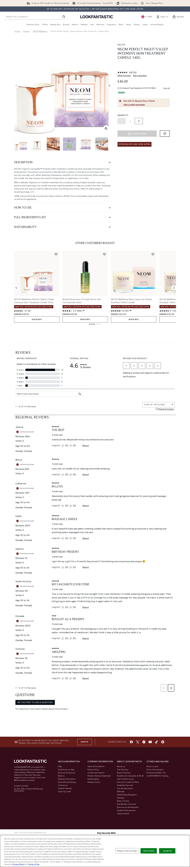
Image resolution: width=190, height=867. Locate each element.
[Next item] (174, 288)
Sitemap (120, 798)
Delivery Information (67, 779)
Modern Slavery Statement (99, 776)
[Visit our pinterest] (163, 742)
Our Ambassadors (125, 788)
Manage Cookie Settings (127, 851)
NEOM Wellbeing (40, 31)
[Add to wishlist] (165, 133)
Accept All (167, 851)
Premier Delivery (65, 788)
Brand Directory (124, 773)
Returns (61, 776)
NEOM (121, 44)
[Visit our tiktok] (156, 742)
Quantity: (123, 115)
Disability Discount (125, 785)
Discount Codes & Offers (128, 782)
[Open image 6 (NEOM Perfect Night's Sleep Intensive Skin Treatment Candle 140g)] (101, 144)
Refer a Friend (123, 801)
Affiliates (121, 791)
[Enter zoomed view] (106, 128)
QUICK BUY (37, 319)
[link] (162, 16)
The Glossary (122, 769)
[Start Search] (63, 16)
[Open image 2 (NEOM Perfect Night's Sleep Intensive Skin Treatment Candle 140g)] (37, 144)
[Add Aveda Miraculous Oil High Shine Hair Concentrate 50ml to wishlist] (104, 254)
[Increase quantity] (139, 121)
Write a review (124, 75)
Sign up (84, 742)
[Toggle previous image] (16, 85)
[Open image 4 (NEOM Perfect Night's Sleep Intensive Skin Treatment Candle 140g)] (69, 144)
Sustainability (93, 779)
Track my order (64, 791)
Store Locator (153, 766)
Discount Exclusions (66, 773)
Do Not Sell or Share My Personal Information (28, 790)
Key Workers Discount (126, 804)
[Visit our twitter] (138, 742)
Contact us (63, 785)
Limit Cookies (148, 851)
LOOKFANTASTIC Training (157, 776)
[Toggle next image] (109, 85)
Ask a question (140, 75)
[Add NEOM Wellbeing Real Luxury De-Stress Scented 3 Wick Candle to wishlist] (153, 254)
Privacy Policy (93, 769)
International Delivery (67, 782)
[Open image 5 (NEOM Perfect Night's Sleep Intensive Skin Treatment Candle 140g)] (85, 144)
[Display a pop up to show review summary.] (83, 311)
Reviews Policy (93, 782)
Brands (26, 31)
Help (60, 766)
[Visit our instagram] (144, 742)
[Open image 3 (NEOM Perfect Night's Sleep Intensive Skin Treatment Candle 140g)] (53, 144)
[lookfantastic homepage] (96, 16)
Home (17, 31)
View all (166, 88)
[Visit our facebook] (131, 742)
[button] (144, 66)
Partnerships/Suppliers (127, 795)
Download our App (66, 769)
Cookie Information (95, 773)
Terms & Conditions (96, 766)
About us (121, 766)
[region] (95, 851)
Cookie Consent (21, 786)
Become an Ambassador (128, 807)
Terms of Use (33, 864)
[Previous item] (16, 288)
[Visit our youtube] (150, 742)
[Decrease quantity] (122, 121)
